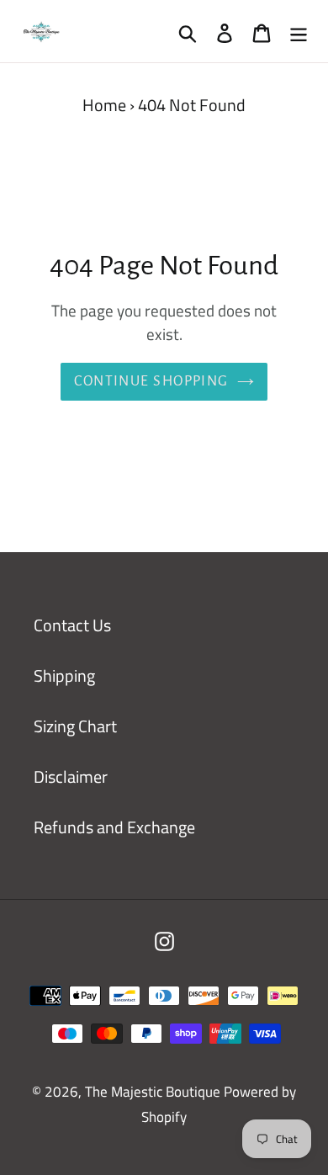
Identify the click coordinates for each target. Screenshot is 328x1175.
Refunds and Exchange (114, 827)
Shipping (64, 675)
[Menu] (298, 31)
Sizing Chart (75, 726)
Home (104, 105)
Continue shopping (151, 381)
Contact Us (72, 625)
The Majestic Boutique (154, 1092)
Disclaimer (71, 776)
